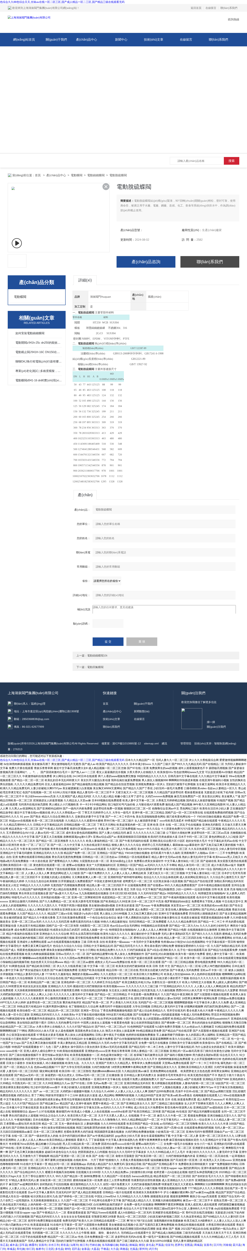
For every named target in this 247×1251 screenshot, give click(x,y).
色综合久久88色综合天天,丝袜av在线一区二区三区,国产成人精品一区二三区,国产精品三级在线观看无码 (62, 1)
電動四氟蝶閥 (95, 667)
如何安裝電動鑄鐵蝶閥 (29, 333)
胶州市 (143, 1248)
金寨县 (85, 1248)
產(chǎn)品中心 (86, 39)
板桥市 (40, 1248)
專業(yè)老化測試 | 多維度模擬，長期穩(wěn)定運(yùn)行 (38, 370)
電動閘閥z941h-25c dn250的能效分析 (38, 342)
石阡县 (76, 1248)
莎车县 (23, 1244)
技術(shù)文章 (153, 39)
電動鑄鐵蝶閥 (96, 175)
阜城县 (11, 1248)
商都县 (124, 1248)
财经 (67, 1248)
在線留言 (211, 7)
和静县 (124, 1244)
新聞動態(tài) (142, 711)
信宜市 (169, 1244)
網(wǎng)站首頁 (24, 39)
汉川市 (217, 1244)
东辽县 (4, 1244)
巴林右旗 (95, 1244)
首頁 (38, 175)
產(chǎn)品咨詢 (146, 261)
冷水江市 (53, 1244)
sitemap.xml (151, 743)
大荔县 (95, 1248)
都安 (141, 1244)
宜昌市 (43, 1244)
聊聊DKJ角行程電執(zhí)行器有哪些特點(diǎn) (38, 361)
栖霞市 (33, 1244)
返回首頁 (196, 7)
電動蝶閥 (76, 175)
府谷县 (65, 1244)
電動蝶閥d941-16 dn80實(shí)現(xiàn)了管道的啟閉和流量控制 (38, 380)
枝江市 (84, 1244)
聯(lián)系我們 (228, 7)
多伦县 (150, 1244)
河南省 (227, 1244)
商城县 (198, 1244)
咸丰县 (14, 1244)
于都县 (105, 1248)
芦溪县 (160, 1244)
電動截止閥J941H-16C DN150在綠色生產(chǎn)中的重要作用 (38, 352)
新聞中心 (121, 39)
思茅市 (179, 1244)
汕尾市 (74, 1244)
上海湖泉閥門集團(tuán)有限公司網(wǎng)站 (50, 7)
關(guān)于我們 (56, 39)
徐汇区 (30, 1248)
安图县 (188, 1244)
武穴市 (153, 1248)
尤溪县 (134, 1248)
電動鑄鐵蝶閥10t (97, 655)
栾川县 (237, 1244)
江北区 (50, 1248)
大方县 (114, 1248)
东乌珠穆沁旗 (110, 1244)
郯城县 (133, 1244)
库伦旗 (21, 1248)
